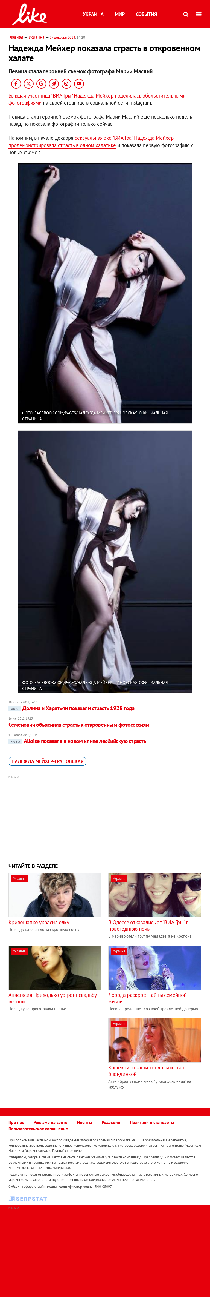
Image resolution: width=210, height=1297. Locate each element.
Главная (15, 37)
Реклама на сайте (50, 1122)
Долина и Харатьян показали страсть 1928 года (73, 708)
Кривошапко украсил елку (38, 922)
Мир (120, 14)
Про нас (16, 1122)
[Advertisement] (105, 818)
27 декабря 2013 (62, 37)
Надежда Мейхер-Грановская (47, 761)
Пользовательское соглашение (38, 1128)
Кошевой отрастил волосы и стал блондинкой (146, 1071)
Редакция (111, 1122)
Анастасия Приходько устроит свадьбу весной (52, 998)
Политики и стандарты (152, 1122)
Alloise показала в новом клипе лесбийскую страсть (78, 741)
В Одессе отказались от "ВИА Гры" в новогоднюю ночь (148, 925)
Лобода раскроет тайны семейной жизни (147, 998)
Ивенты (84, 1122)
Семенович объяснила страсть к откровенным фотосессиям (79, 724)
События (146, 14)
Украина (93, 14)
